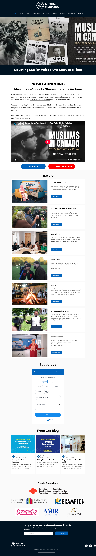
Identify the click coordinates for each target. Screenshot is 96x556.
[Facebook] (86, 546)
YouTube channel (50, 115)
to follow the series (63, 115)
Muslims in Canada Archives (40, 100)
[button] (71, 13)
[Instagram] (90, 546)
